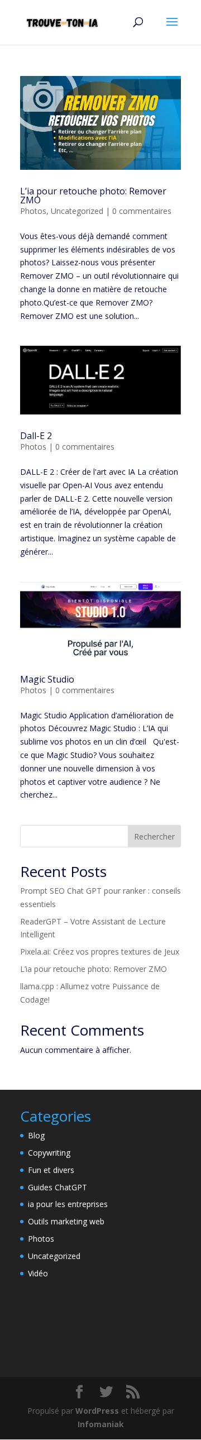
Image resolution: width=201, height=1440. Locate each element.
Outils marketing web (66, 1221)
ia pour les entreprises (68, 1204)
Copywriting (49, 1152)
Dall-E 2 (36, 436)
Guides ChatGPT (57, 1187)
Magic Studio (47, 679)
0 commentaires (141, 211)
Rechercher (154, 836)
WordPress (97, 1410)
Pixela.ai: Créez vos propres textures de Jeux (99, 951)
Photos (33, 211)
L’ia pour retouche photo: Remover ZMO (93, 195)
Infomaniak (101, 1424)
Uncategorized (77, 211)
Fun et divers (51, 1170)
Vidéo (38, 1273)
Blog (36, 1135)
